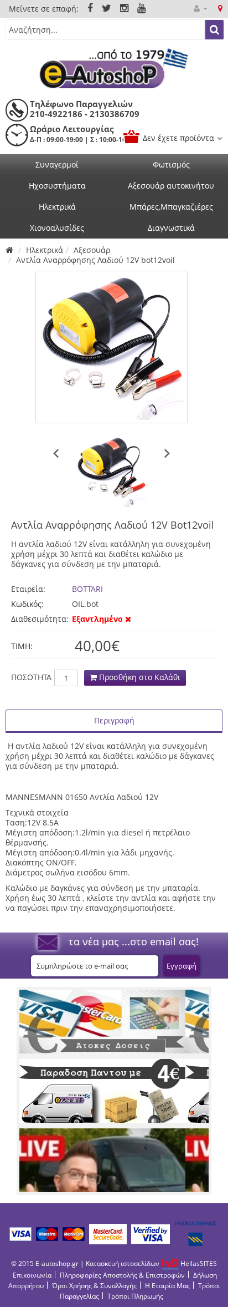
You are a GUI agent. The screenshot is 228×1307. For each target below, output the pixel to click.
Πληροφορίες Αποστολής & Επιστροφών (122, 1275)
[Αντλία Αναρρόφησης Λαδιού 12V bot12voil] (111, 347)
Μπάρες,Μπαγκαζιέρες (171, 206)
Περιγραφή (114, 720)
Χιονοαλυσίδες (57, 227)
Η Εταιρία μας (167, 1285)
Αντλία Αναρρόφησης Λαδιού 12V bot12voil (95, 260)
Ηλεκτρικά (57, 206)
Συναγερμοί (57, 164)
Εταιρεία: (28, 589)
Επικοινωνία (32, 1275)
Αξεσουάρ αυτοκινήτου (171, 185)
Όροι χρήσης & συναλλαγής (94, 1285)
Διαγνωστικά (171, 227)
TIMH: (22, 646)
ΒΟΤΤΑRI (87, 589)
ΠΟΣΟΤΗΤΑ (31, 677)
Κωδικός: (27, 604)
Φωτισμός (171, 164)
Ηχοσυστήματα (57, 185)
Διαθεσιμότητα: (38, 619)
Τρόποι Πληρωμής (135, 1296)
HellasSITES (198, 1263)
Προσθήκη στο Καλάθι (138, 677)
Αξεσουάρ (92, 250)
